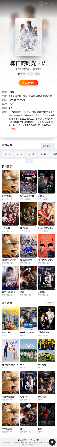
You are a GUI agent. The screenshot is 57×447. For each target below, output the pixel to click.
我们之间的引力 (9, 292)
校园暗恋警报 (26, 260)
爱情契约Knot (44, 332)
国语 (10, 108)
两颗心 (41, 196)
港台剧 (22, 74)
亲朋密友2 (42, 396)
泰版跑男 (42, 364)
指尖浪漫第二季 (27, 196)
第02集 (19, 154)
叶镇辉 (11, 92)
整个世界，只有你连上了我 (46, 260)
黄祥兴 (39, 96)
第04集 (43, 154)
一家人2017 (25, 364)
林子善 (53, 96)
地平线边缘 (7, 196)
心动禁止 (42, 292)
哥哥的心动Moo (27, 332)
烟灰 (22, 292)
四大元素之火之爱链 (46, 228)
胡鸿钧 (32, 96)
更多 (49, 303)
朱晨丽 (25, 96)
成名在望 (24, 228)
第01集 (7, 154)
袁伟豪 (11, 96)
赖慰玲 (46, 96)
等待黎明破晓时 (9, 260)
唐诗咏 (18, 96)
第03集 (31, 154)
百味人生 (6, 332)
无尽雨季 (6, 228)
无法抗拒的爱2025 (10, 364)
